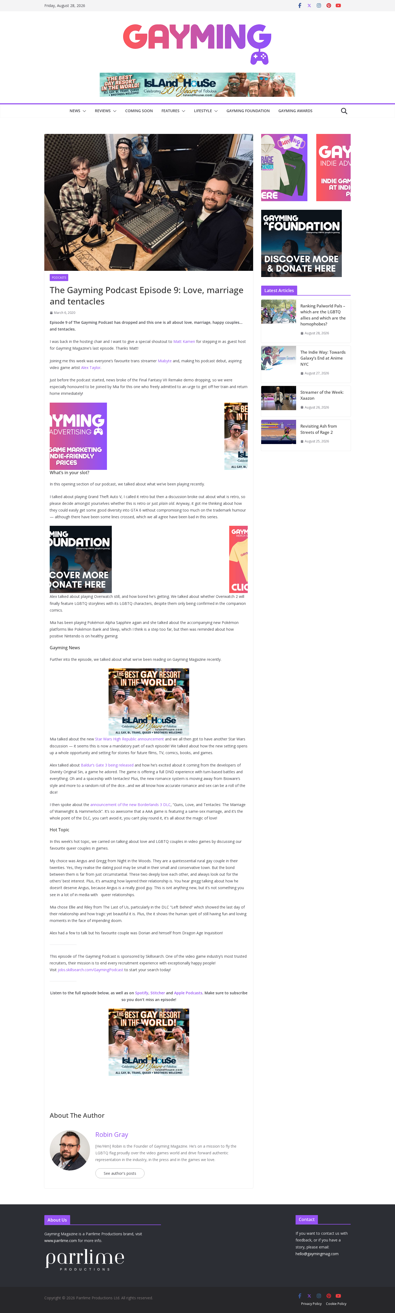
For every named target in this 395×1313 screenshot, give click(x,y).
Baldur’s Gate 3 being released (107, 765)
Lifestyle (203, 110)
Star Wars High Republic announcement (129, 738)
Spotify (141, 992)
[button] (83, 111)
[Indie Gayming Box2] (301, 136)
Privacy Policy (311, 1303)
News (75, 110)
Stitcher (157, 992)
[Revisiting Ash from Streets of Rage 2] (278, 435)
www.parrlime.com (60, 1240)
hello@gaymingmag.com (317, 1253)
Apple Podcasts (188, 992)
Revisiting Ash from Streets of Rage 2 (318, 429)
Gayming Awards (295, 110)
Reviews (103, 110)
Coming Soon (139, 110)
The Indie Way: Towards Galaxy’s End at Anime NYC (323, 358)
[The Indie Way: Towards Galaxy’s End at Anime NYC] (278, 364)
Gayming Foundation (248, 110)
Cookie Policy (336, 1303)
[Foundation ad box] (301, 213)
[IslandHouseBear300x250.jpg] (149, 406)
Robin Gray (111, 1134)
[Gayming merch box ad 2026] (149, 530)
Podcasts (59, 277)
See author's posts (120, 1173)
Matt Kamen (184, 341)
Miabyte (165, 360)
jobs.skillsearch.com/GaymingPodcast (90, 969)
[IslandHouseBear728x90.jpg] (197, 76)
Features (170, 110)
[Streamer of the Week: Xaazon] (278, 401)
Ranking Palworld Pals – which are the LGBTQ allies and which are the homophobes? (323, 315)
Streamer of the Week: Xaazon (322, 395)
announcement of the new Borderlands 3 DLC (130, 804)
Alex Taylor (90, 367)
